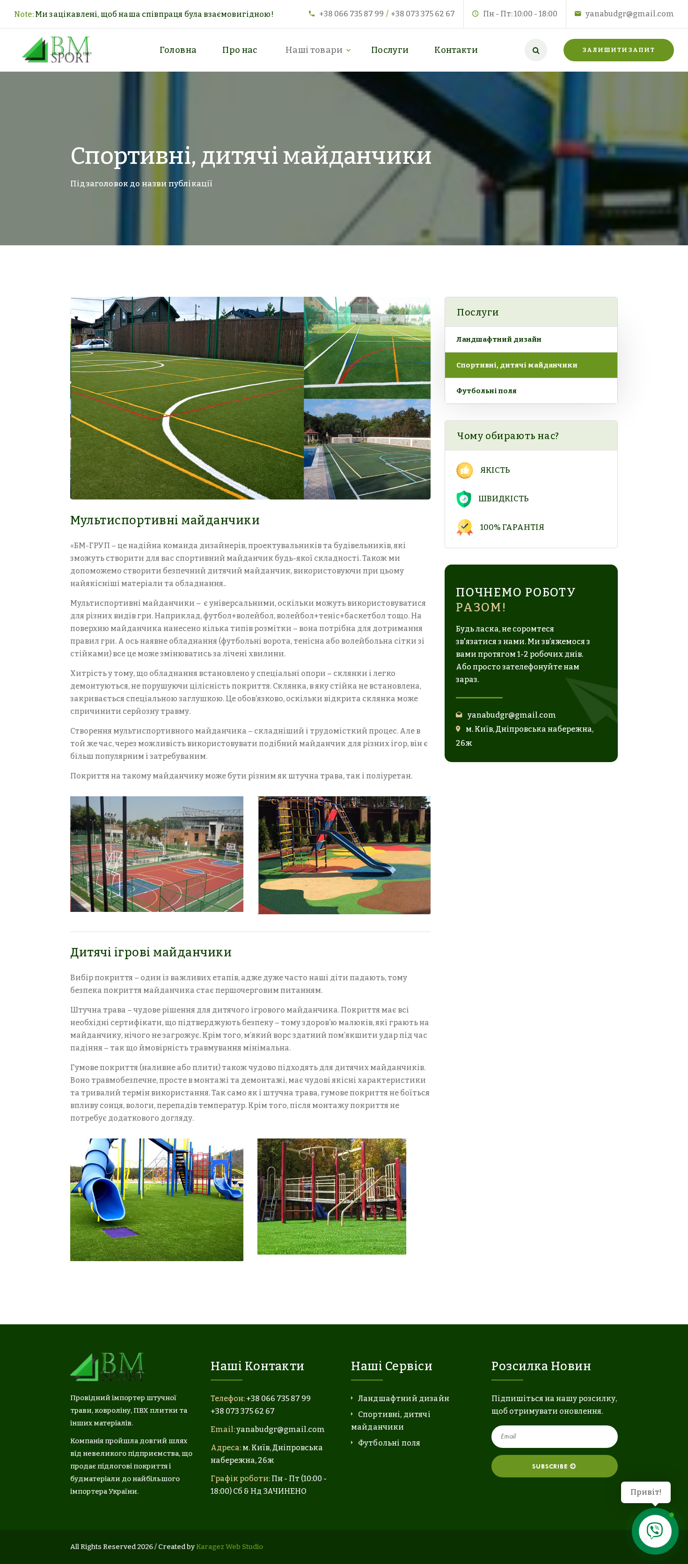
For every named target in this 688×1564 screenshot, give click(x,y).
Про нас (239, 50)
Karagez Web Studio (229, 1546)
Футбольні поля (486, 391)
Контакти (456, 50)
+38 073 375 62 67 (423, 13)
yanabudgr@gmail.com (630, 13)
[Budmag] (58, 50)
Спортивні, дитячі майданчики (517, 365)
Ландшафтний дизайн (499, 339)
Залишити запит (619, 49)
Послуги (390, 50)
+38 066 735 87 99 (351, 13)
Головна (178, 50)
